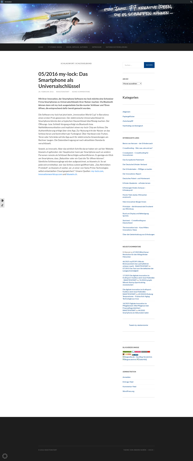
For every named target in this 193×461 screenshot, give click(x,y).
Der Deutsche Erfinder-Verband (135, 164)
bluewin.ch (72, 174)
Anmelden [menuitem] (8, 2)
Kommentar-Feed (129, 386)
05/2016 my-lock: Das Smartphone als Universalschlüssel (63, 80)
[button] (5, 456)
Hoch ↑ (151, 450)
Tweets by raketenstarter (138, 325)
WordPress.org (128, 391)
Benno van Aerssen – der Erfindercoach (138, 143)
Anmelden (127, 377)
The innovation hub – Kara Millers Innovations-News (136, 228)
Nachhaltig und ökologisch (133, 126)
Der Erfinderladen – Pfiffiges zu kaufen (137, 169)
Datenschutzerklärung (116, 47)
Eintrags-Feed (128, 382)
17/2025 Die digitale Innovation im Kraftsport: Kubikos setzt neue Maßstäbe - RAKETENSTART (138, 277)
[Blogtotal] (127, 354)
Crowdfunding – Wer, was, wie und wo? (137, 148)
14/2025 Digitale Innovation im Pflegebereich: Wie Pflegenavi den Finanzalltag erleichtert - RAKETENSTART (136, 306)
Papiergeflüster (129, 116)
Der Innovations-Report (132, 174)
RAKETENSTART (96, 20)
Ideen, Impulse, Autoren (77, 47)
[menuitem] (2, 2)
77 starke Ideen (55, 47)
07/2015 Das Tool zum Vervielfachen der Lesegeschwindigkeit (138, 269)
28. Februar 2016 (46, 92)
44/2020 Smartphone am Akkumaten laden (136, 311)
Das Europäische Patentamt (133, 160)
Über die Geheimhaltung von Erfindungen (139, 234)
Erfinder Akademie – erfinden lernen (136, 183)
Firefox (136, 354)
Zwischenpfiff (128, 121)
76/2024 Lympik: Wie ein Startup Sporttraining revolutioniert (137, 282)
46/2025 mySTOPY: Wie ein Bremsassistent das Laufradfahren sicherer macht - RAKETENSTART (136, 263)
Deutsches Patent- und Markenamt (136, 178)
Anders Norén (140, 450)
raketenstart (62, 92)
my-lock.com (97, 171)
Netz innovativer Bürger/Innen (134, 202)
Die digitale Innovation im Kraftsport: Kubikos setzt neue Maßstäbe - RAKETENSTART (137, 291)
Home (40, 47)
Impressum (96, 47)
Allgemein (126, 112)
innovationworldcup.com (50, 174)
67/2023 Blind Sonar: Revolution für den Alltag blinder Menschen (136, 254)
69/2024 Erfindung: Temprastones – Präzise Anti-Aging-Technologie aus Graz (138, 296)
